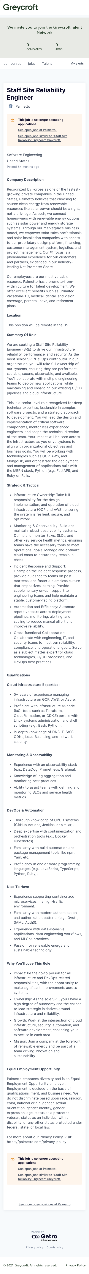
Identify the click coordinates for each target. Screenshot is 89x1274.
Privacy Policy (75, 1265)
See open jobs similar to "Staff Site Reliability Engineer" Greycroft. (42, 138)
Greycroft (20, 7)
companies (12, 63)
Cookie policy (55, 1247)
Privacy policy (34, 1247)
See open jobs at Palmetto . (37, 130)
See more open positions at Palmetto (44, 1204)
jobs (31, 63)
